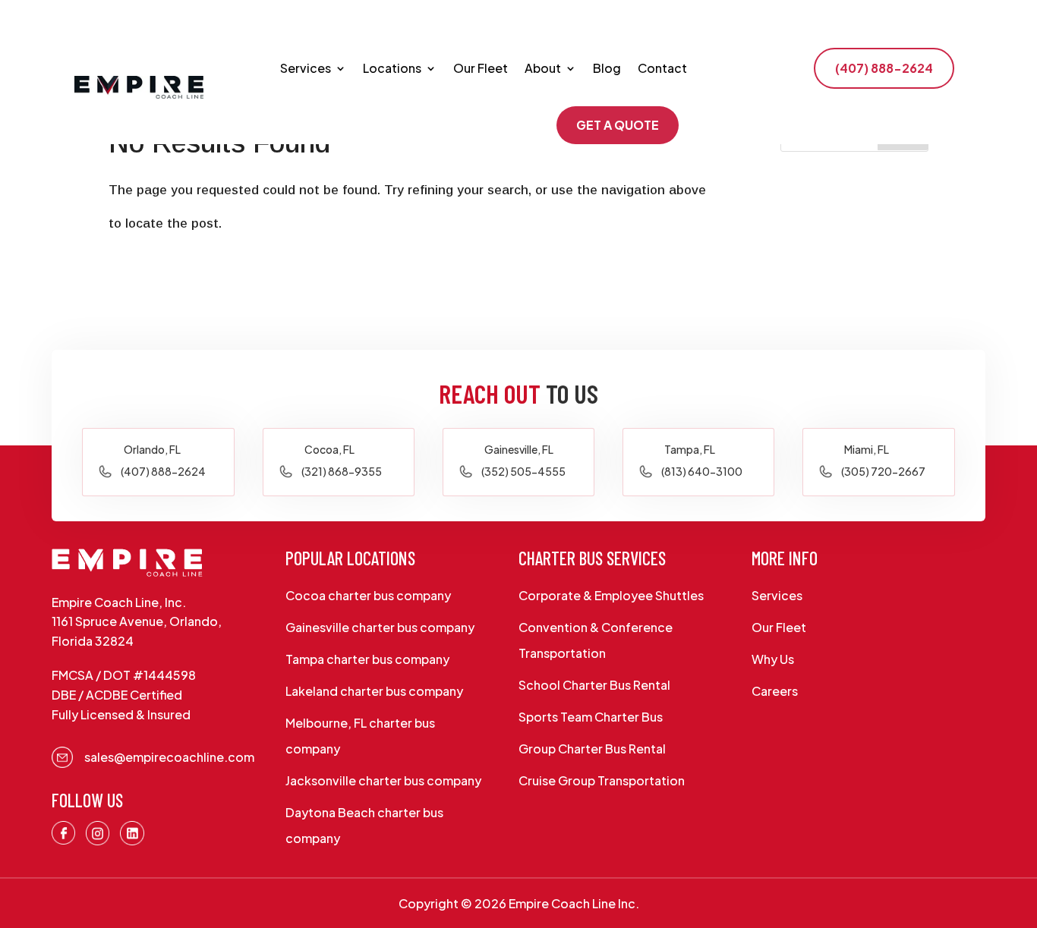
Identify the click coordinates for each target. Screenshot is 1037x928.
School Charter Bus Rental (594, 685)
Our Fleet (480, 68)
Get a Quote (617, 125)
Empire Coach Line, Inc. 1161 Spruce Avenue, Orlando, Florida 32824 (137, 621)
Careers (775, 691)
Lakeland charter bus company (374, 691)
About (543, 68)
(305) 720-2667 (883, 471)
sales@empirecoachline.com (169, 757)
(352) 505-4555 (523, 471)
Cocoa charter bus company (368, 595)
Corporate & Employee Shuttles (611, 595)
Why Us (773, 659)
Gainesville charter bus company (379, 627)
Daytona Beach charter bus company (364, 825)
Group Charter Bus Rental (592, 749)
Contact (662, 68)
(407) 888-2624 (884, 68)
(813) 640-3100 (701, 471)
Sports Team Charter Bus (590, 717)
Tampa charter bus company (367, 659)
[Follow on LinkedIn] (132, 833)
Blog (607, 68)
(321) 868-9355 (341, 471)
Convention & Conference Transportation (595, 640)
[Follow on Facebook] (64, 833)
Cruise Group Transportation (601, 780)
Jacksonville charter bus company (383, 780)
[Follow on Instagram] (98, 833)
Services (305, 68)
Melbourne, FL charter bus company (360, 736)
